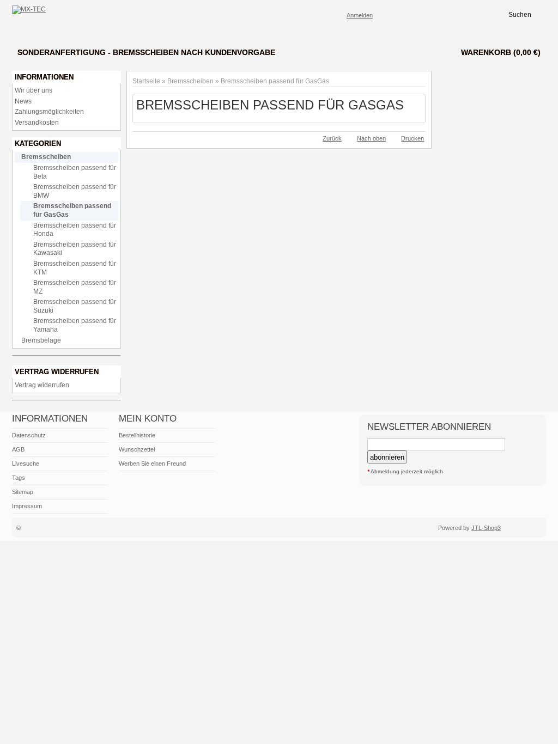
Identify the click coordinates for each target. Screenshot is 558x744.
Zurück (332, 138)
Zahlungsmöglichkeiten (49, 111)
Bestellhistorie (137, 435)
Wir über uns (33, 90)
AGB (18, 449)
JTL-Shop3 (486, 528)
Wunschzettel (137, 449)
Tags (18, 477)
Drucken (412, 138)
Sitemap (22, 492)
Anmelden (360, 15)
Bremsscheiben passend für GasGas (275, 80)
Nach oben (371, 138)
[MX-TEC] (29, 9)
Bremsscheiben (190, 80)
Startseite (146, 80)
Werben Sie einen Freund (152, 463)
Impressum (27, 506)
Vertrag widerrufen (42, 385)
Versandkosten (37, 122)
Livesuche (25, 463)
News (23, 101)
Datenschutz (29, 435)
